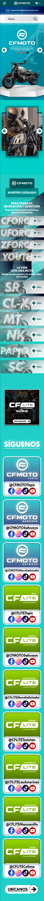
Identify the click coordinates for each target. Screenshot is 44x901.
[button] (4, 131)
